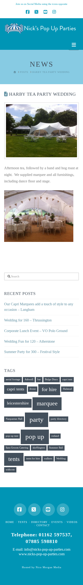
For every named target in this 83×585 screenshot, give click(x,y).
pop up (34, 436)
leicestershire (18, 403)
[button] (74, 45)
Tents (22, 522)
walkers (48, 458)
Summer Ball (56, 447)
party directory (59, 419)
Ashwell (29, 379)
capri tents (15, 389)
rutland (55, 436)
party (37, 419)
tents (14, 459)
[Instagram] (55, 11)
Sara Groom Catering (17, 447)
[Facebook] (28, 11)
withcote (10, 469)
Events (57, 522)
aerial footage (13, 379)
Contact (43, 525)
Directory (39, 522)
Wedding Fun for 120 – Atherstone (29, 341)
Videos (72, 522)
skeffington (39, 447)
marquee (47, 403)
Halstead (67, 389)
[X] (37, 11)
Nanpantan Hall (14, 419)
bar (39, 379)
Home (10, 522)
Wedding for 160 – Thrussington (28, 320)
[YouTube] (46, 11)
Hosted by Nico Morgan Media (41, 567)
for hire (49, 389)
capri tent (67, 379)
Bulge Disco (51, 379)
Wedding (61, 458)
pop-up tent (12, 436)
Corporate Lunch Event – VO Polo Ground (36, 331)
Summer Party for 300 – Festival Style (32, 352)
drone (33, 389)
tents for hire (33, 458)
